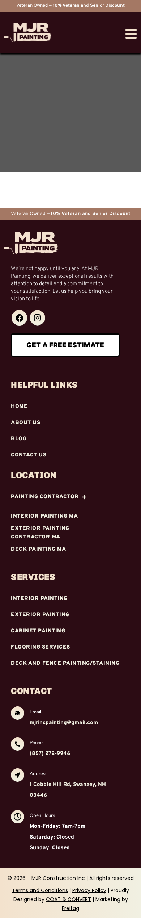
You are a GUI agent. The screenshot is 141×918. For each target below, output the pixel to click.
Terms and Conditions (40, 890)
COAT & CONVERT (68, 899)
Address (38, 774)
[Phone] (17, 745)
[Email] (17, 714)
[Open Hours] (17, 817)
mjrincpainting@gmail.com (64, 722)
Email (36, 712)
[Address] (17, 775)
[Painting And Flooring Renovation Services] (19, 318)
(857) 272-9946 (50, 753)
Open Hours (42, 815)
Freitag (70, 908)
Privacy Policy (89, 890)
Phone (36, 743)
